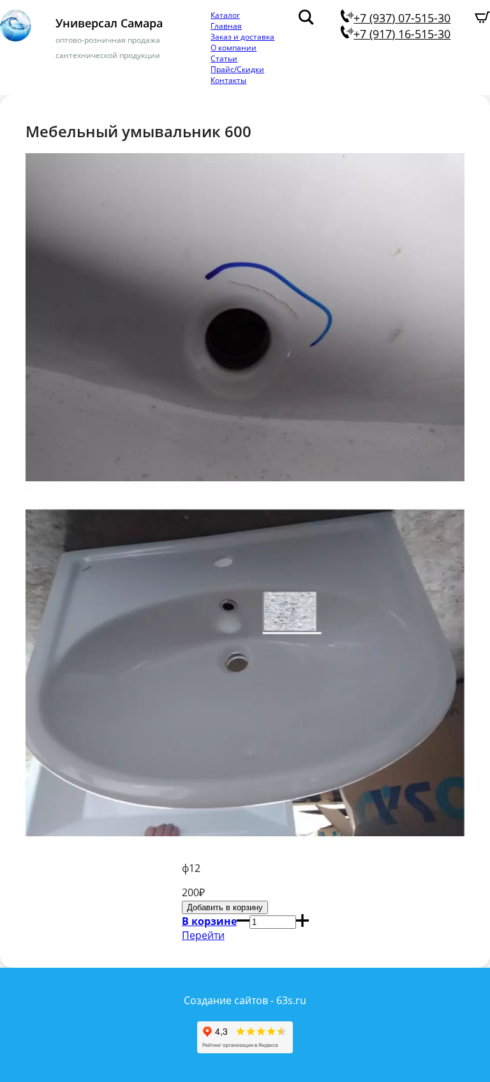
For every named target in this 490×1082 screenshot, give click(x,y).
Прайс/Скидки (237, 69)
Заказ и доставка (242, 36)
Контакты (228, 80)
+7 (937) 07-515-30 (401, 18)
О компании (233, 47)
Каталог (225, 15)
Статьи (224, 58)
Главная (226, 25)
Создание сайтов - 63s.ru (245, 1000)
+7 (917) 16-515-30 (401, 33)
